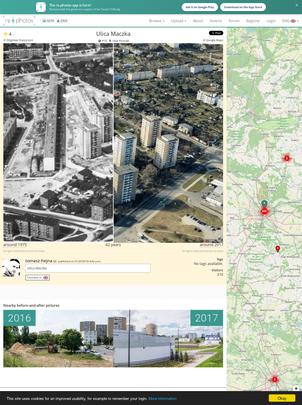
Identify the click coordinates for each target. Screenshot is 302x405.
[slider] (113, 143)
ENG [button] (286, 20)
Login (271, 20)
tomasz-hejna (39, 261)
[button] (275, 379)
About (198, 20)
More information (162, 398)
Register (253, 20)
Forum (234, 20)
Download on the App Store (243, 7)
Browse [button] (155, 20)
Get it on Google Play (200, 7)
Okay (282, 398)
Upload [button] (177, 20)
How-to (216, 20)
